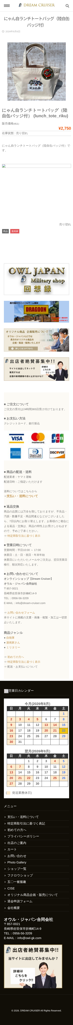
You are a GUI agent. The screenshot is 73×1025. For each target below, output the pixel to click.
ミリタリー (13, 647)
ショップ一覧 (16, 869)
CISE (11, 888)
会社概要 (13, 908)
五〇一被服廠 (16, 882)
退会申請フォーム (20, 901)
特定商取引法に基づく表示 (23, 535)
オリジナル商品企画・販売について (32, 895)
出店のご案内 (16, 843)
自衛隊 (10, 637)
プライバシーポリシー (23, 836)
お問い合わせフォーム (21, 612)
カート (12, 849)
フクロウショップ (20, 875)
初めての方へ (15, 656)
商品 (5, 231)
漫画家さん (13, 642)
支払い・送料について (22, 496)
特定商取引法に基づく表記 (26, 823)
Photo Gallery (16, 862)
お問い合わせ (16, 856)
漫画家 (14, 231)
